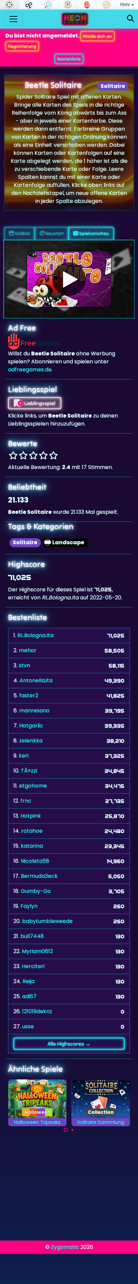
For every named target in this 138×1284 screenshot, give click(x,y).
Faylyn (29, 906)
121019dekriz (37, 1011)
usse (28, 1026)
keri (23, 756)
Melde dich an (97, 36)
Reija (28, 981)
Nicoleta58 (35, 861)
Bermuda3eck (39, 876)
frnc (25, 801)
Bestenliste (69, 59)
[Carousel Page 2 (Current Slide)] (72, 1130)
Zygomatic (65, 1247)
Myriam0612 (37, 951)
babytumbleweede (47, 921)
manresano (34, 710)
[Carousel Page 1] (66, 1130)
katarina (32, 846)
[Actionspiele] (9, 5)
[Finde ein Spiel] (130, 19)
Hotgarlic (31, 725)
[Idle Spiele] (29, 5)
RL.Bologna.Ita (35, 635)
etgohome (33, 786)
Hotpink (30, 816)
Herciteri (33, 966)
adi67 (29, 996)
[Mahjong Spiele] (68, 5)
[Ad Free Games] (87, 5)
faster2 (28, 695)
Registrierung (22, 46)
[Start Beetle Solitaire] (69, 279)
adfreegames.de (30, 369)
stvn (24, 665)
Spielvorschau (93, 233)
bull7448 (32, 936)
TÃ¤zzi (29, 771)
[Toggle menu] (13, 19)
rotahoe (32, 831)
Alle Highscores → (69, 1043)
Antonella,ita (36, 680)
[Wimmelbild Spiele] (48, 5)
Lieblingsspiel (39, 403)
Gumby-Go (36, 891)
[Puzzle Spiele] (106, 5)
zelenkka (31, 740)
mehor (28, 650)
